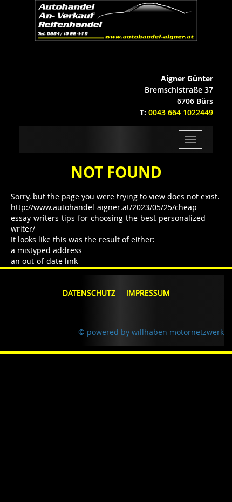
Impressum (148, 293)
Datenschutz (89, 293)
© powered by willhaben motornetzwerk (151, 332)
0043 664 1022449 (180, 112)
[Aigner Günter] (116, 20)
